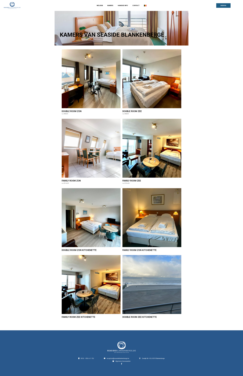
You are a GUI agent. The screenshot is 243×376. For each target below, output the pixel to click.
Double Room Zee (132, 111)
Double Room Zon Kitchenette (79, 250)
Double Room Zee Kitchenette (139, 317)
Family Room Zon (71, 180)
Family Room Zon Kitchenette (139, 250)
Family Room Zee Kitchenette (78, 317)
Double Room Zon (72, 111)
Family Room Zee (131, 180)
